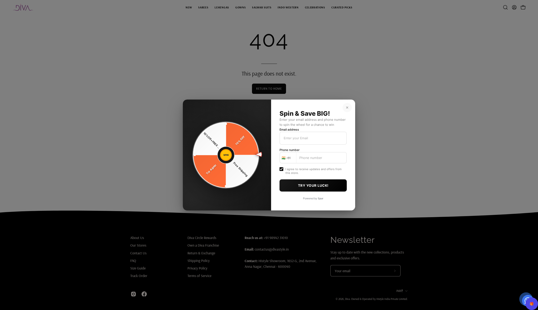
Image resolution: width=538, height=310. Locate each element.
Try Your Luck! (313, 185)
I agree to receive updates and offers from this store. (313, 171)
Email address (289, 129)
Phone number (289, 150)
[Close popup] (347, 107)
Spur (320, 198)
